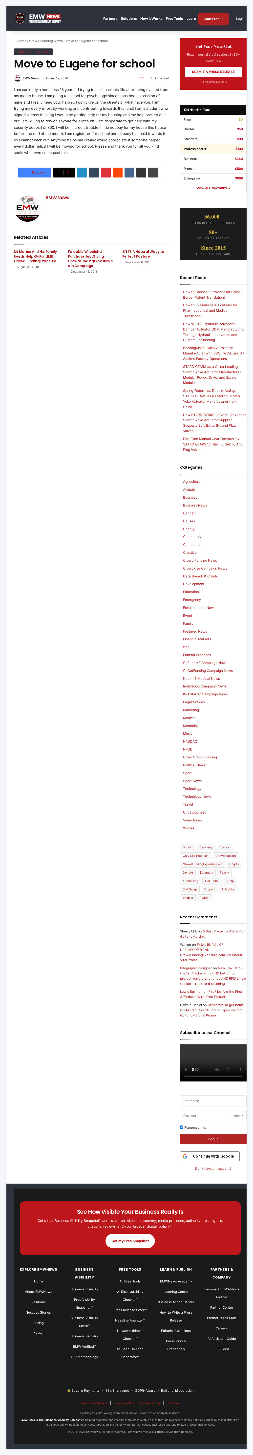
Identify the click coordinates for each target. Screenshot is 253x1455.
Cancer (189, 513)
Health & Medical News (201, 679)
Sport (187, 773)
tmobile (188, 898)
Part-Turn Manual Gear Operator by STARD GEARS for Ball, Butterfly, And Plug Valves (212, 444)
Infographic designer (196, 968)
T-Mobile (228, 889)
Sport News (192, 781)
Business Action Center (176, 1302)
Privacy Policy (123, 1403)
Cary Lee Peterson (196, 856)
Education (191, 592)
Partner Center (221, 1307)
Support (209, 889)
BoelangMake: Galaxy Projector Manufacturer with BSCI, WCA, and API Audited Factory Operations (214, 353)
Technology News (197, 796)
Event (187, 615)
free (186, 647)
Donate (188, 872)
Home (21, 41)
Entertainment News (199, 608)
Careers (222, 1328)
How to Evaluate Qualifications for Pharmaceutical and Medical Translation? (210, 310)
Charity (189, 529)
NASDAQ (190, 741)
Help (230, 881)
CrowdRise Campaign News (205, 568)
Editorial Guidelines (176, 1331)
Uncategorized (194, 812)
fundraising (190, 881)
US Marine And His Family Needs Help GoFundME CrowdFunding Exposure (35, 256)
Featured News (195, 631)
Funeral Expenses (197, 655)
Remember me (195, 1127)
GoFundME (212, 881)
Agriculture (191, 482)
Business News (195, 505)
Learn (191, 18)
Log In (213, 1139)
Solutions (129, 18)
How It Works (151, 18)
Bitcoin (187, 847)
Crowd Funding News (46, 41)
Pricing (38, 1323)
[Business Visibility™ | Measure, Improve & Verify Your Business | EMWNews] (41, 18)
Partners (110, 18)
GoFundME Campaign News (205, 663)
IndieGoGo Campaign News (205, 686)
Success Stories (38, 1312)
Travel (188, 804)
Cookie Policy (150, 1403)
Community (192, 537)
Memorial (190, 726)
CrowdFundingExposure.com (202, 864)
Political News (194, 765)
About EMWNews (38, 1292)
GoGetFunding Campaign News (208, 671)
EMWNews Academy (176, 1281)
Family (188, 623)
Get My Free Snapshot (130, 1241)
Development (193, 584)
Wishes (188, 828)
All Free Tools (130, 1281)
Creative (190, 552)
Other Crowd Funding (200, 757)
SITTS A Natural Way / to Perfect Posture (143, 254)
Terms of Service (94, 1403)
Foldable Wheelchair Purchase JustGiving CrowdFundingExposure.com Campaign (90, 258)
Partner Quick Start (221, 1318)
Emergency (192, 600)
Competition (192, 545)
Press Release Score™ (130, 1310)
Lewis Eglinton (191, 991)
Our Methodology (84, 1357)
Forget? (237, 1116)
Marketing (191, 710)
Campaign (206, 847)
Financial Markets (197, 639)
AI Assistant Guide (222, 1339)
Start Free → (213, 19)
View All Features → (213, 188)
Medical (189, 718)
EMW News (31, 78)
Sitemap (173, 1403)
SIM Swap (190, 889)
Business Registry (84, 1336)
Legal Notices (194, 702)
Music (187, 733)
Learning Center (176, 1292)
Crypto (234, 864)
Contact (39, 1333)
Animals (189, 489)
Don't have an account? (213, 1168)
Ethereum (206, 872)
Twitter (205, 898)
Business (190, 497)
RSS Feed (221, 1349)
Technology (192, 789)
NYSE (187, 749)
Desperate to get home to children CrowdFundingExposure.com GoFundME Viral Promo (212, 1010)
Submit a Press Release (213, 72)
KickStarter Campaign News (205, 694)
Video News (192, 820)
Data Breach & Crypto (200, 576)
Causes (189, 521)
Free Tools (174, 18)
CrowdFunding (225, 856)
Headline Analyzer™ (130, 1320)
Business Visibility (84, 1289)
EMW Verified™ (84, 1346)
